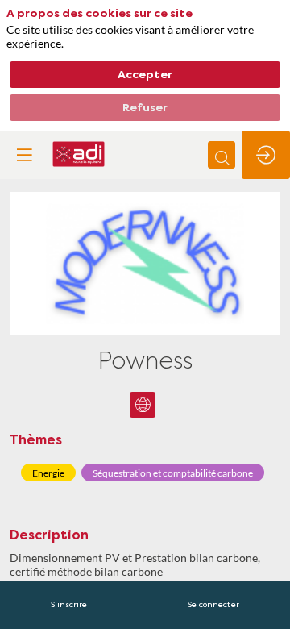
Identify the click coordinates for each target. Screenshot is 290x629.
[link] (69, 605)
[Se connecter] (266, 155)
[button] (24, 155)
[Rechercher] (221, 155)
